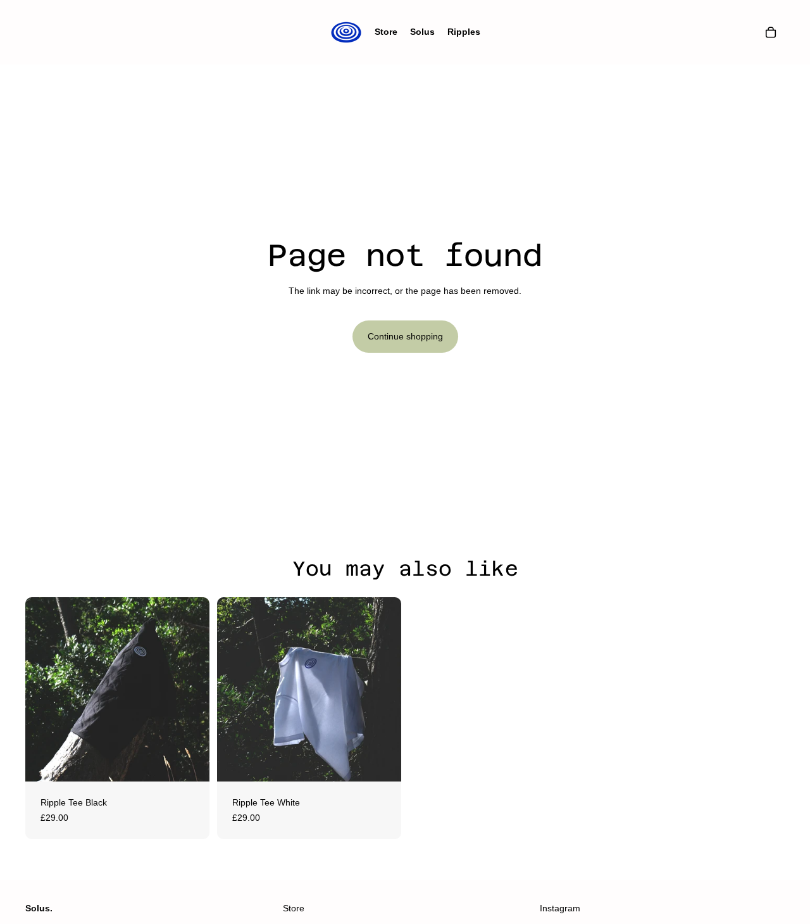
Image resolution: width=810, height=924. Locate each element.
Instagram (560, 908)
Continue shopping (405, 336)
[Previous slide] (44, 690)
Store (293, 908)
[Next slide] (190, 690)
